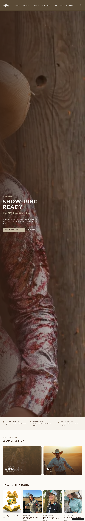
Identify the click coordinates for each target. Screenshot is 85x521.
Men (35, 5)
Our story (32, 229)
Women (26, 5)
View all (77, 486)
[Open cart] (80, 5)
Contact (70, 5)
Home (17, 5)
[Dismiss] (83, 519)
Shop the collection (13, 229)
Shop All (46, 5)
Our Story (58, 5)
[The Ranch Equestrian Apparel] (7, 5)
